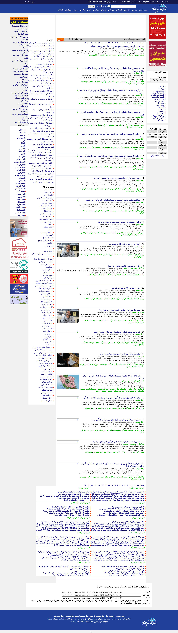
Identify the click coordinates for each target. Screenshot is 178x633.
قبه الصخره (48, 267)
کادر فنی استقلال (46, 302)
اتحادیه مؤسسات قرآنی (109, 103)
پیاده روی (95, 103)
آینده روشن (21, 159)
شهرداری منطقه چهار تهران (43, 259)
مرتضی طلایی (138, 149)
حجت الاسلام (48, 339)
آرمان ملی (21, 138)
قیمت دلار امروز (22, 82)
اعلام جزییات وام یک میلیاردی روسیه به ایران (128, 522)
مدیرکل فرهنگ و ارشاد (116, 391)
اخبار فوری (21, 173)
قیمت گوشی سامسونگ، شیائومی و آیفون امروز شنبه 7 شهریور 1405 (119, 524)
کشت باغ (49, 235)
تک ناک (135, 503)
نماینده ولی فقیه (47, 371)
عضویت (27, 1)
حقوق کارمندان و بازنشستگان (42, 254)
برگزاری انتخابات (85, 103)
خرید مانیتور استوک (21, 95)
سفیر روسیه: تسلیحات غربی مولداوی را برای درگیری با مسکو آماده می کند (42, 157)
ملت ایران (88, 320)
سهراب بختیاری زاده (45, 358)
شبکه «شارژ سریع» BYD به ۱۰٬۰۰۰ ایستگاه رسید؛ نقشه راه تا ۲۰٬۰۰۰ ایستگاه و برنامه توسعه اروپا (53, 526)
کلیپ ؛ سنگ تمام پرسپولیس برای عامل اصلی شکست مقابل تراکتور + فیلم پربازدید (41, 45)
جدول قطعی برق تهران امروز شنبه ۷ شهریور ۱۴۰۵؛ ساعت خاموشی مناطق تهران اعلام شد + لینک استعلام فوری (104, 545)
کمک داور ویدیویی (46, 374)
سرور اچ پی (24, 77)
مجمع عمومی (139, 55)
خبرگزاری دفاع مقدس (136, 268)
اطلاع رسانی (93, 55)
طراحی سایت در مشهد (20, 50)
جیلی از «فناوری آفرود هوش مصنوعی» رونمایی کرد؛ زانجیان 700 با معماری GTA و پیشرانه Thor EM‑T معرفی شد (48, 530)
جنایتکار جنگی (48, 272)
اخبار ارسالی (20, 165)
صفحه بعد (140, 43)
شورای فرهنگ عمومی (136, 323)
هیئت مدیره (113, 147)
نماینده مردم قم (47, 393)
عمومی (108, 55)
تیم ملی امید (48, 334)
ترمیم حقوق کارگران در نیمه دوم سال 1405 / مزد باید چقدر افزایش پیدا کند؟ (117, 552)
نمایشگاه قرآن (131, 391)
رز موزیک (25, 119)
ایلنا (143, 246)
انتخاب (140, 105)
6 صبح (22, 132)
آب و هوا (151, 1)
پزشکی (96, 10)
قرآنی (120, 125)
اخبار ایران (21, 170)
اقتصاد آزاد (134, 547)
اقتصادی (127, 10)
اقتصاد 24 (21, 202)
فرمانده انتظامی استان (44, 355)
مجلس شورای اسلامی (44, 361)
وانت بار (25, 90)
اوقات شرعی (142, 1)
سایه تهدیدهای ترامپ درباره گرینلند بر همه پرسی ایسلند (124, 573)
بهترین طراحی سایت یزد (19, 93)
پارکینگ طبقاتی (47, 395)
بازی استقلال (48, 211)
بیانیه (94, 408)
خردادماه (135, 235)
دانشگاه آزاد (48, 195)
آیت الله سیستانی (46, 377)
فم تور (50, 256)
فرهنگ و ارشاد (101, 391)
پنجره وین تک (23, 79)
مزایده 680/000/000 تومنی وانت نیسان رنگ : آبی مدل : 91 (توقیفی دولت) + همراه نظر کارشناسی (109, 500)
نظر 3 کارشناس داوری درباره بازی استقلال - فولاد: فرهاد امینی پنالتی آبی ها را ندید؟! (41, 69)
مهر (142, 356)
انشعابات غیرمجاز (46, 296)
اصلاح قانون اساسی (45, 366)
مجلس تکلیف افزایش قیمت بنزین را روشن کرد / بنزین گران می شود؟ (119, 560)
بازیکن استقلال (47, 398)
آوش (23, 154)
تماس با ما (132, 1)
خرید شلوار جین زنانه (20, 42)
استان (124, 255)
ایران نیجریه (48, 246)
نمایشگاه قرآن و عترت (118, 389)
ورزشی (111, 10)
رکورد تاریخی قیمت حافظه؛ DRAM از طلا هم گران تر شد (123, 513)
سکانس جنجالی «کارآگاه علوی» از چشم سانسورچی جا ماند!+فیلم (65, 558)
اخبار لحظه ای (20, 175)
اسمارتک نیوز (20, 183)
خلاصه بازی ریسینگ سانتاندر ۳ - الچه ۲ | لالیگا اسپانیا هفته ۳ (68, 509)
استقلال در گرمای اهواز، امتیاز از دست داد (74, 494)
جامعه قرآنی (110, 342)
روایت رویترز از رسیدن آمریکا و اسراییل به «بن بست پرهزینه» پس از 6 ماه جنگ (60, 552)
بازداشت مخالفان (46, 379)
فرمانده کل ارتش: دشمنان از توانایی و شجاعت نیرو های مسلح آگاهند (64, 496)
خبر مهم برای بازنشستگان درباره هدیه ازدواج (73, 498)
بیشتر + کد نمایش (157, 156)
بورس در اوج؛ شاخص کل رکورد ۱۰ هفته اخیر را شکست (124, 511)
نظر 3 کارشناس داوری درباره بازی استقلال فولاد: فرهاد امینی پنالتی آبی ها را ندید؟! (41, 93)
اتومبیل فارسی (19, 162)
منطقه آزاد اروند (138, 452)
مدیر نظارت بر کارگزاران (44, 350)
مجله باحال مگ (23, 34)
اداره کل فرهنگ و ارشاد (135, 233)
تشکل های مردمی (118, 408)
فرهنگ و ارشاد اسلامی (117, 233)
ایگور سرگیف (48, 227)
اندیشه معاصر (133, 532)
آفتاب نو (22, 149)
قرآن (99, 125)
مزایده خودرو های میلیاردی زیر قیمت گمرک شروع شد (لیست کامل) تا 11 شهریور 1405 (113, 498)
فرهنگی (103, 10)
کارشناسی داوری (46, 307)
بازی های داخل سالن (45, 240)
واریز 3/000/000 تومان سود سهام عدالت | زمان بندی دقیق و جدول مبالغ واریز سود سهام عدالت (110, 530)
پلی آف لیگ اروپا (47, 385)
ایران (124, 320)
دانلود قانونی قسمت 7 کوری (79, 569)
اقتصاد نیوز (21, 215)
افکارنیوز (21, 197)
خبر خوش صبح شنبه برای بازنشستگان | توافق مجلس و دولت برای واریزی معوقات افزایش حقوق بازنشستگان (105, 526)
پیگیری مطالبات (100, 81)
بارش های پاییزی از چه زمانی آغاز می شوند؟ (128, 507)
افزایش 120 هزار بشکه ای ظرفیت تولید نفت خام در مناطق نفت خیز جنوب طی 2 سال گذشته (55, 541)
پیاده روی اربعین (138, 103)
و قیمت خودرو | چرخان (75, 518)
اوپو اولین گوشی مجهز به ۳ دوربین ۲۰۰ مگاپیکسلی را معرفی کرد (120, 515)
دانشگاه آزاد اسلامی (45, 206)
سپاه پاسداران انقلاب (45, 288)
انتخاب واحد (48, 190)
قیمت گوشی (23, 45)
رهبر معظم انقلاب (101, 233)
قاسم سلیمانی (47, 328)
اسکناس (22, 181)
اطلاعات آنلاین (20, 189)
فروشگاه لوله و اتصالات (20, 69)
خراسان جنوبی (115, 189)
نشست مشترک (131, 366)
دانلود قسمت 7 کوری (81, 571)
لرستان (141, 345)
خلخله (50, 224)
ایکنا (142, 49)
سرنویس (135, 518)
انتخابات (106, 211)
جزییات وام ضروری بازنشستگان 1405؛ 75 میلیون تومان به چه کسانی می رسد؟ (116, 554)
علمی (89, 10)
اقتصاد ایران (20, 210)
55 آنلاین (22, 130)
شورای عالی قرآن (123, 342)
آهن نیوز (22, 157)
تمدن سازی (140, 191)
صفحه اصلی (164, 1)
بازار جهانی (49, 342)
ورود (33, 1)
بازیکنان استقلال (47, 294)
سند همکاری (97, 452)
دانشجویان (134, 479)
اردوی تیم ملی (47, 326)
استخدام (125, 1)
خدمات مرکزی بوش (21, 122)
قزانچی (50, 243)
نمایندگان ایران (139, 477)
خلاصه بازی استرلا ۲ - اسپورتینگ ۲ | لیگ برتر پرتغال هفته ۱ (68, 513)
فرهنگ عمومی (47, 203)
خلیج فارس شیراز (46, 232)
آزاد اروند (116, 452)
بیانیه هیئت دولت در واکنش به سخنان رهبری (73, 492)
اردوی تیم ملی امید (46, 291)
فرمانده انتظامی (47, 382)
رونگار (81, 547)
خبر (157, 1)
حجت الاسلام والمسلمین (112, 255)
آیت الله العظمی (47, 390)
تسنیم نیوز (134, 562)
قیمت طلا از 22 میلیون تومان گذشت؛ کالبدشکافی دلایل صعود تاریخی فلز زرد (62, 566)
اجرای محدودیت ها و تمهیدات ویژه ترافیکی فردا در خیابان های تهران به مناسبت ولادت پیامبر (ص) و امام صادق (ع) (48, 537)
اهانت (99, 408)
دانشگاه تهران (48, 320)
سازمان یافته (48, 331)
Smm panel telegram (20, 26)
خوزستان (88, 452)
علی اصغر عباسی (46, 264)
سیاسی (134, 10)
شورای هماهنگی (93, 364)
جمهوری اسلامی (47, 323)
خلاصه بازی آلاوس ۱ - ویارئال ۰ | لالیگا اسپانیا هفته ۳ (70, 507)
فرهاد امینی (48, 192)
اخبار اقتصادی (20, 167)
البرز (142, 432)
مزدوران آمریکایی (137, 408)
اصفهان (88, 408)
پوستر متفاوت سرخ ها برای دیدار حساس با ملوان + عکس (68, 554)
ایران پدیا (25, 47)
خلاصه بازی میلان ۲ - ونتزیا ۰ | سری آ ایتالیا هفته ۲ (71, 515)
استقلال (22, 178)
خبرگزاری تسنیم (47, 401)
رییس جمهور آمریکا (46, 363)
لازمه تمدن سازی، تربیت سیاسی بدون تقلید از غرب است (123, 571)
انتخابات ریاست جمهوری (44, 280)
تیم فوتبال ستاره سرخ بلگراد (42, 347)
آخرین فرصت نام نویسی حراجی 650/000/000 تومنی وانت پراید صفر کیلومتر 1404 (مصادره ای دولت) (107, 494)
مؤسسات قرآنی (132, 83)
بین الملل (68, 10)
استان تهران (116, 274)
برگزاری (130, 55)
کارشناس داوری (47, 208)
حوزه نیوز (140, 312)
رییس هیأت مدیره (113, 81)
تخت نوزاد (24, 53)
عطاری (25, 66)
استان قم (98, 211)
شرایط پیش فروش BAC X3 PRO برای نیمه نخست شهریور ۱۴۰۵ (65, 528)
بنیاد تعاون (49, 345)
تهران (142, 255)
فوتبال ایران (48, 278)
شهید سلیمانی (48, 275)
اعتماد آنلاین (20, 191)
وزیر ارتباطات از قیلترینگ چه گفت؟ (76, 500)
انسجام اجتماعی (47, 310)
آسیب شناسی (98, 477)
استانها (60, 10)
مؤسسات (124, 81)
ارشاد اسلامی (126, 235)
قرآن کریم (106, 408)
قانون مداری (84, 147)
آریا (23, 141)
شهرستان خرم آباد (137, 342)
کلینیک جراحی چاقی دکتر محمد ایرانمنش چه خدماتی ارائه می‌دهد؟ (65, 573)
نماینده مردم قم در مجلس (43, 353)
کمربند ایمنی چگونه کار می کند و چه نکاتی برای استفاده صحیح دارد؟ (65, 522)
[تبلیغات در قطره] (19, 23)
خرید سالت (24, 106)
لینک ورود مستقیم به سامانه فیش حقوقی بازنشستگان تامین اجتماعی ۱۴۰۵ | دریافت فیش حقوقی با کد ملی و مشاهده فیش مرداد (98, 543)
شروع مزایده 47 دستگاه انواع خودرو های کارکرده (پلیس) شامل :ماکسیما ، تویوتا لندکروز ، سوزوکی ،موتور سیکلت (103, 496)
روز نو (81, 488)
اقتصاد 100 (21, 199)
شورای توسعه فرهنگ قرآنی (134, 125)
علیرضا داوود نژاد (46, 222)
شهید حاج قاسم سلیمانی (44, 286)
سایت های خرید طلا (21, 29)
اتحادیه (102, 55)
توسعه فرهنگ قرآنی (109, 125)
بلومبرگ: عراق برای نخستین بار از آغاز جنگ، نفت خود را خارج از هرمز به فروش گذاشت (41, 117)
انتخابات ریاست (47, 304)
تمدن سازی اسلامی (102, 189)
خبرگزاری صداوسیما (137, 444)
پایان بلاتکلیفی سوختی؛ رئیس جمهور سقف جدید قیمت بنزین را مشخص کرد (62, 524)
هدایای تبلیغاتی (23, 103)
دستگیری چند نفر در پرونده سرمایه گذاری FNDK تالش (69, 556)
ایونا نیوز (80, 532)
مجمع (115, 55)
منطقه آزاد (107, 452)
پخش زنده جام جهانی (20, 71)
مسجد (95, 320)
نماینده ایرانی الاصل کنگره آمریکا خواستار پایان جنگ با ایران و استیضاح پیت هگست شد (58, 543)
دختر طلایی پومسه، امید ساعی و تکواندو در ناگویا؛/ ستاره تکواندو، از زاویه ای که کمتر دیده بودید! (110, 528)
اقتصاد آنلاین (20, 207)
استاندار (131, 255)
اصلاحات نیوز (20, 186)
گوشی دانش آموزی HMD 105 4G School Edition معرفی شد (121, 509)
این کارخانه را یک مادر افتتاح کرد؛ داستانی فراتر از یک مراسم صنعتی (119, 558)
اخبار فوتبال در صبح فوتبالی (81, 503)
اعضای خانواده (47, 270)
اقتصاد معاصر (20, 213)
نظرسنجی (121, 55)
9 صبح (22, 135)
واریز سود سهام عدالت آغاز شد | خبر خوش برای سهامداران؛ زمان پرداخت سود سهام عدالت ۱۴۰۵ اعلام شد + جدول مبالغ (101, 539)
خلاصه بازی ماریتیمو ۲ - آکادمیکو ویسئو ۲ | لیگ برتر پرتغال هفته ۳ (66, 511)
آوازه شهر (21, 151)
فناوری (82, 10)
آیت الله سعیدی (47, 312)
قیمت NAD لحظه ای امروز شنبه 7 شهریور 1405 (71, 545)
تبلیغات (80, 562)
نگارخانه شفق (48, 238)
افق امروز (21, 194)
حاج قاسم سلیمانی (46, 299)
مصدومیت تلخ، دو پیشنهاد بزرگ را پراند (75, 560)
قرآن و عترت (139, 211)
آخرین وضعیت (47, 200)
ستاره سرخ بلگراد (46, 369)
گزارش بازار (48, 336)
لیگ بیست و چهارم (46, 262)
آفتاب (23, 146)
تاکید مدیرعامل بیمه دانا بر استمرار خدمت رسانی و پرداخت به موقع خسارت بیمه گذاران (57, 539)
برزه (51, 248)
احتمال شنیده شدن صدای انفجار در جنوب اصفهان (126, 575)
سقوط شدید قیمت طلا (44, 64)
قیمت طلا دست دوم (21, 31)
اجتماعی (119, 10)
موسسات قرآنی (99, 430)
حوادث (76, 10)
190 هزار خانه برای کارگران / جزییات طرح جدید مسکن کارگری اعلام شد (118, 556)
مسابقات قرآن (110, 477)
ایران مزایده (133, 488)
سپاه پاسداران (48, 318)
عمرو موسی (48, 251)
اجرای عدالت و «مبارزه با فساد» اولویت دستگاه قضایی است (122, 566)
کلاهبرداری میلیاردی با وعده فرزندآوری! (130, 569)
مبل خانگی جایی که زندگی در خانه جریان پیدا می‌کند (70, 575)
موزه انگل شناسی (46, 219)
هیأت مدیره (140, 81)
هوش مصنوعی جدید (45, 387)
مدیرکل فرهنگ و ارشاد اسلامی (97, 389)
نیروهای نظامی (47, 315)
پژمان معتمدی (48, 216)
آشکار (22, 143)
